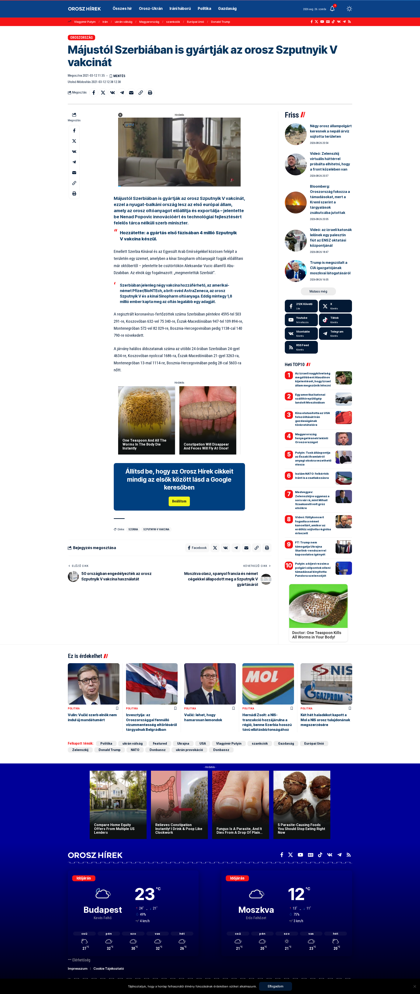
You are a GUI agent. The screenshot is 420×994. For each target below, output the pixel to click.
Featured (160, 743)
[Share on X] (103, 92)
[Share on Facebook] (93, 92)
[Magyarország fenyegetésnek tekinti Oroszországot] (344, 438)
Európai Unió (195, 21)
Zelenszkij (80, 750)
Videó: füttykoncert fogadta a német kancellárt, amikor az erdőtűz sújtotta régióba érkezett (313, 525)
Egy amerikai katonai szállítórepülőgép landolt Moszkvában (310, 398)
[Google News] (328, 21)
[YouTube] (322, 21)
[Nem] (414, 986)
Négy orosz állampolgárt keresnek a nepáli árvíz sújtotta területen (331, 131)
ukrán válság (123, 21)
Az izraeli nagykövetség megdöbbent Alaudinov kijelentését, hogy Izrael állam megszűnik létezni (313, 379)
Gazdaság (286, 743)
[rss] (301, 347)
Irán (105, 21)
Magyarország (149, 21)
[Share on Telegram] (121, 92)
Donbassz (158, 750)
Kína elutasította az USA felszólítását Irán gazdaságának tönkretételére (312, 419)
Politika (74, 708)
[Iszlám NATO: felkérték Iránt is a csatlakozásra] (344, 478)
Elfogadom (275, 986)
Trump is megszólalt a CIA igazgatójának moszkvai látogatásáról (330, 267)
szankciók (173, 21)
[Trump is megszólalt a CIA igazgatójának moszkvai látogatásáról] (296, 271)
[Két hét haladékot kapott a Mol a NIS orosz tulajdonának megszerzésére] (326, 684)
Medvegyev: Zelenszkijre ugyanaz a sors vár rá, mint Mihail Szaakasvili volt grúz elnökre (312, 500)
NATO (135, 750)
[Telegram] (344, 21)
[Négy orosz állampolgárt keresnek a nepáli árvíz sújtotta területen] (296, 134)
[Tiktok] (335, 320)
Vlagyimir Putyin (85, 21)
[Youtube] (301, 320)
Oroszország (81, 37)
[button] (341, 9)
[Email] (131, 92)
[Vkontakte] (339, 21)
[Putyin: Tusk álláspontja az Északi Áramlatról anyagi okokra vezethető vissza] (344, 457)
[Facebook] (312, 21)
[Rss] (349, 21)
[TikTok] (333, 21)
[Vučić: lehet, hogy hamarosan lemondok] (210, 684)
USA (203, 743)
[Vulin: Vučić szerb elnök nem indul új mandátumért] (93, 684)
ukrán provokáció (189, 750)
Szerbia (133, 529)
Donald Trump (220, 21)
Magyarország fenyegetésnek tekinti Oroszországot (311, 438)
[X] (316, 21)
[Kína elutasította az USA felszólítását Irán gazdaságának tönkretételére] (344, 417)
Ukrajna (183, 743)
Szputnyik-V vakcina (156, 529)
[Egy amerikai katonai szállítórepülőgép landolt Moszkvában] (344, 399)
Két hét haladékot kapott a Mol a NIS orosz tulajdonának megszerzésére (325, 720)
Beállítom (179, 501)
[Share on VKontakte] (112, 92)
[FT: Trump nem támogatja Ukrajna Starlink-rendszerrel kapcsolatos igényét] (344, 546)
